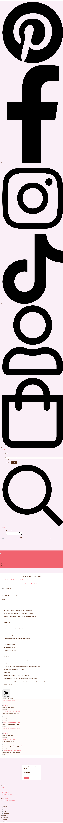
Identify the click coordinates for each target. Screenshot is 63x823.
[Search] (20, 533)
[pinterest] (32, 63)
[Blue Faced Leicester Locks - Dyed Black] (11, 728)
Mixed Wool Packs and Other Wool (17, 579)
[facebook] (32, 162)
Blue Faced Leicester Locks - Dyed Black (10, 730)
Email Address (27, 772)
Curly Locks (28, 579)
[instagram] (32, 232)
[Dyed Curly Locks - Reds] (8, 733)
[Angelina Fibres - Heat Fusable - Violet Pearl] (11, 750)
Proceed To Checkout (35, 583)
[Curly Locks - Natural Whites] (8, 716)
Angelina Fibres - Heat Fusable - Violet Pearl (11, 752)
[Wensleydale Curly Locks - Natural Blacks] (11, 711)
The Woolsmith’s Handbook (8, 563)
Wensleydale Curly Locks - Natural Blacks (10, 713)
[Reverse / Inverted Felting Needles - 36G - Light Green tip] (14, 744)
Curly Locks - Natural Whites (8, 718)
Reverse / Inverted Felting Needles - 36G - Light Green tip (14, 746)
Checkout (14, 462)
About (3, 557)
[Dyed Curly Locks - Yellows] (8, 739)
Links (3, 565)
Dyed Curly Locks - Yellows (8, 741)
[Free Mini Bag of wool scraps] (8, 700)
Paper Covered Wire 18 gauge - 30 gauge (10, 724)
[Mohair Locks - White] (4, 592)
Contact (4, 559)
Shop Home (7, 579)
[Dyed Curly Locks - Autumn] (8, 705)
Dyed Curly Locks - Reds (7, 735)
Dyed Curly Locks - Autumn (8, 707)
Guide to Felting (5, 561)
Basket (7, 462)
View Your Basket (26, 583)
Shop (3, 556)
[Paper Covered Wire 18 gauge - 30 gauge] (11, 722)
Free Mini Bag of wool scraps (8, 702)
